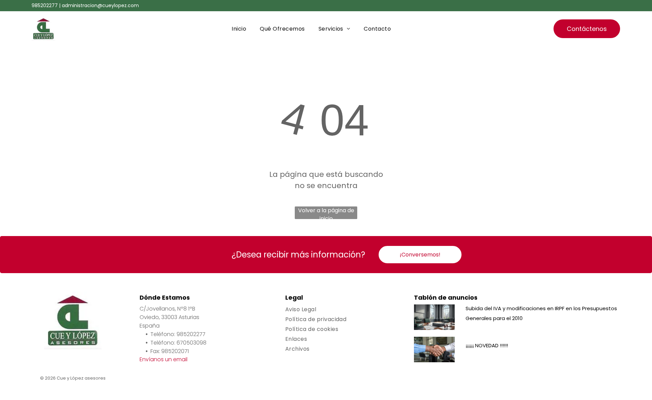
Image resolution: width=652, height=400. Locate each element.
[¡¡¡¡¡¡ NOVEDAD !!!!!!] (434, 349)
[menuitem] (239, 29)
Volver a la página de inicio (326, 212)
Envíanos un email (163, 359)
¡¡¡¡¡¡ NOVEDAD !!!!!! (487, 345)
